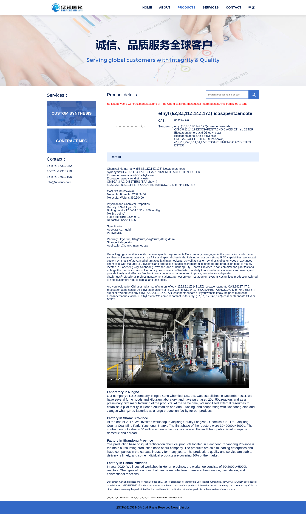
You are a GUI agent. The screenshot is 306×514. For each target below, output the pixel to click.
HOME (147, 7)
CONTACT (233, 7)
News (174, 507)
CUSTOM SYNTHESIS (72, 113)
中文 (251, 7)
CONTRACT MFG (71, 141)
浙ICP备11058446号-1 (130, 507)
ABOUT (164, 7)
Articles (185, 507)
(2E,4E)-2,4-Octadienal (118, 497)
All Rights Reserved (157, 507)
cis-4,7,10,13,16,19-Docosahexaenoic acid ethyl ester (156, 497)
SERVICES (211, 7)
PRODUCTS (187, 7)
